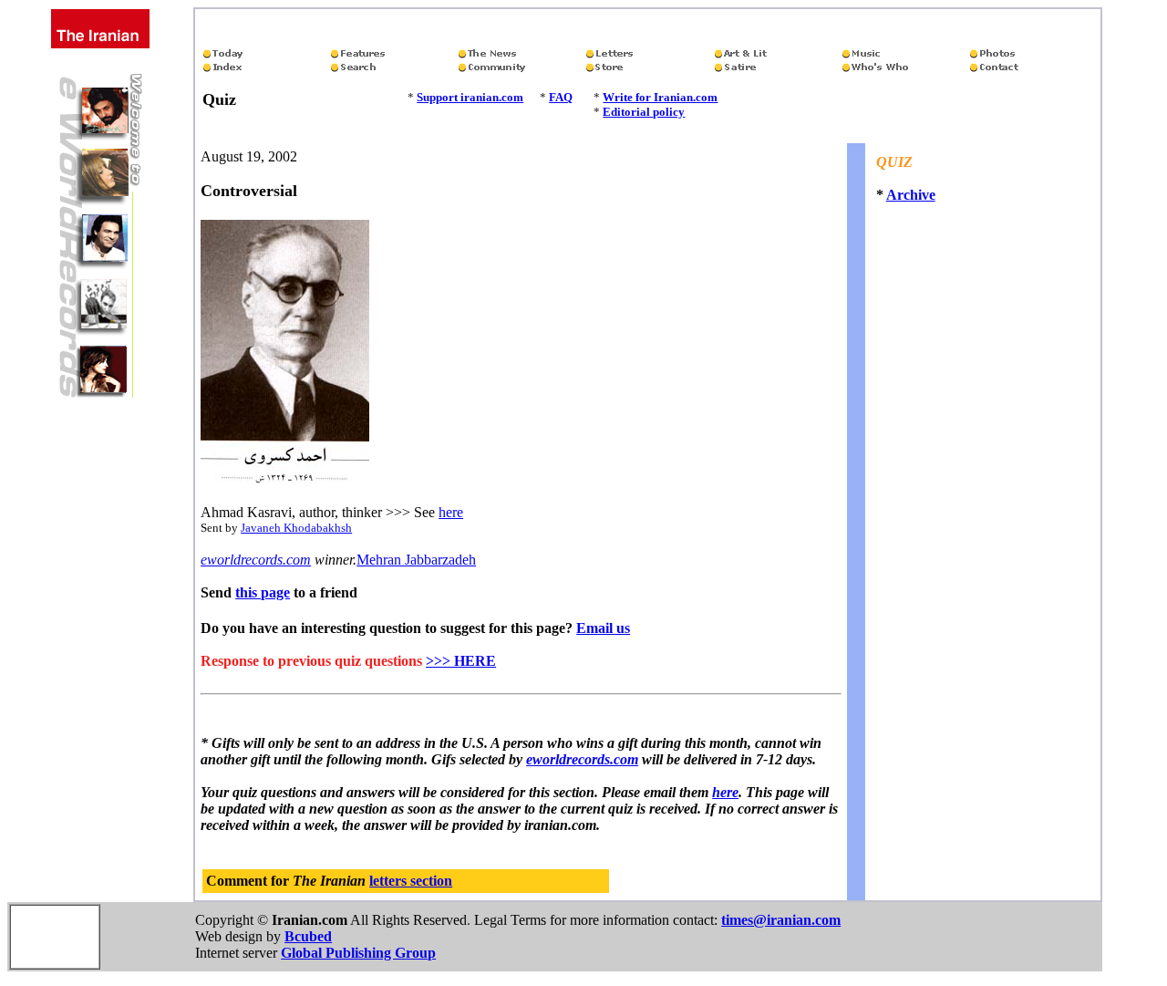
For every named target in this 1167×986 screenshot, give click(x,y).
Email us (603, 628)
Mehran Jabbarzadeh (416, 559)
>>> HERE (461, 661)
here (451, 512)
